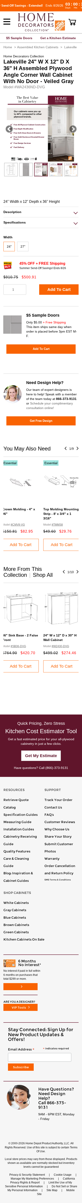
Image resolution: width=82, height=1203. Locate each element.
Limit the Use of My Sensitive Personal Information (38, 1184)
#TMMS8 (57, 524)
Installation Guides (18, 829)
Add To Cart (59, 289)
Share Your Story (58, 836)
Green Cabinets (16, 932)
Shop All (43, 575)
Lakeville (70, 47)
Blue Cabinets (14, 918)
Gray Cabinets (14, 910)
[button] (72, 22)
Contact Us (53, 807)
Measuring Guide (17, 822)
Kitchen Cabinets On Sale (23, 939)
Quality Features (16, 851)
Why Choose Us (56, 829)
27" (22, 246)
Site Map (51, 1190)
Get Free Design (41, 420)
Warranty (51, 859)
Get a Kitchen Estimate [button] (58, 38)
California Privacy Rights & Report (42, 1180)
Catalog (9, 807)
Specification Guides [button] (20, 815)
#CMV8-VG (18, 524)
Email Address (38, 1049)
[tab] (41, 212)
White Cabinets (16, 903)
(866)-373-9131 (56, 768)
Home (7, 47)
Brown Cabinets (16, 925)
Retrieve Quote (16, 800)
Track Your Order (58, 800)
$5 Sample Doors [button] (19, 38)
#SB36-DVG (18, 646)
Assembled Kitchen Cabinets (37, 47)
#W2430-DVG (60, 646)
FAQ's (49, 815)
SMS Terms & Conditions (57, 880)
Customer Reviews (59, 822)
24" (9, 246)
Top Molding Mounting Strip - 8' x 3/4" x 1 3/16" (61, 513)
